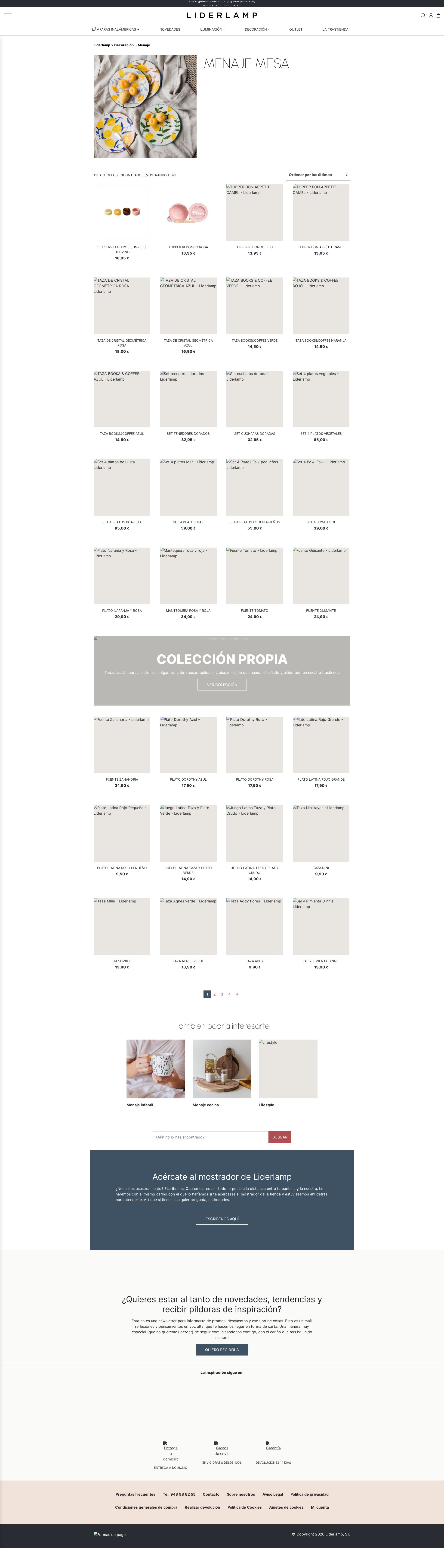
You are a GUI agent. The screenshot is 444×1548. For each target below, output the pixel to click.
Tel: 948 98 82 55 (179, 1494)
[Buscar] (423, 15)
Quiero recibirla (222, 1350)
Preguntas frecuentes (135, 1494)
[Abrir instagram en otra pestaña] (222, 1384)
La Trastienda (335, 29)
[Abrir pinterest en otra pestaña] (248, 1384)
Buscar (279, 1137)
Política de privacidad (309, 1494)
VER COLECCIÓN (222, 684)
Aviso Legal (272, 1494)
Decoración (256, 29)
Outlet (295, 29)
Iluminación (211, 29)
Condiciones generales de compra (146, 1507)
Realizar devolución (202, 1507)
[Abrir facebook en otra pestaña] (196, 1384)
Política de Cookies (245, 1507)
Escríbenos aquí (222, 1219)
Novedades (170, 29)
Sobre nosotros (241, 1494)
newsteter (233, 4)
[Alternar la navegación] (8, 14)
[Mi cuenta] (431, 15)
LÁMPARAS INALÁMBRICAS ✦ (116, 29)
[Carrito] (438, 15)
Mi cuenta (320, 1507)
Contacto (211, 1494)
